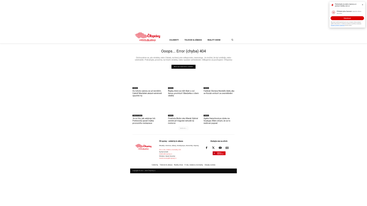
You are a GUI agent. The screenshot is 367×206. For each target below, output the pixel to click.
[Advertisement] (182, 16)
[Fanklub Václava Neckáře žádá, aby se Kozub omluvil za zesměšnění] (219, 81)
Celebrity (135, 88)
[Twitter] (213, 148)
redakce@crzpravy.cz (165, 154)
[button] (232, 39)
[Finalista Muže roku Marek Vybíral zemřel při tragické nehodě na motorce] (183, 108)
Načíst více (183, 128)
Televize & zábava (137, 115)
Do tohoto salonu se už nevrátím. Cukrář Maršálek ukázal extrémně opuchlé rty (147, 93)
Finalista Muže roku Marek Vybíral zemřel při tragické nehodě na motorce (183, 120)
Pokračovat (347, 18)
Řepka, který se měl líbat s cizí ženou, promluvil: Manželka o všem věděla (183, 93)
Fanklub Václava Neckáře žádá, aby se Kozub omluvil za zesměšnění (219, 92)
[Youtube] (220, 148)
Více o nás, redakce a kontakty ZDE (170, 149)
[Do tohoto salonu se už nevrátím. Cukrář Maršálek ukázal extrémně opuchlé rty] (147, 81)
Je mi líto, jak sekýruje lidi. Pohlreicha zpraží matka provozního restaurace (144, 120)
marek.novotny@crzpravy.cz (167, 158)
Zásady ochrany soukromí (338, 25)
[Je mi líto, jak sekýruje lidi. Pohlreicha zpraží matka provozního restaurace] (147, 108)
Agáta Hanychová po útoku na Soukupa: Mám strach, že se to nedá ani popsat (217, 120)
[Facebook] (206, 148)
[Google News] (227, 148)
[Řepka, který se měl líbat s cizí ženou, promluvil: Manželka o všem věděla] (183, 81)
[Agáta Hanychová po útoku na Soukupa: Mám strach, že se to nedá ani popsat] (219, 108)
